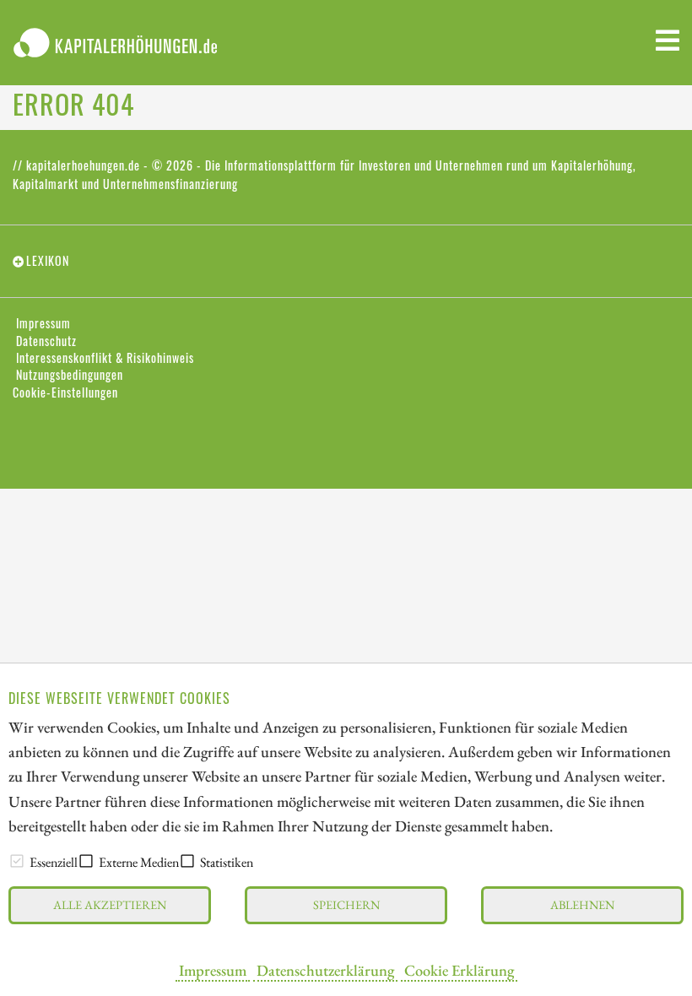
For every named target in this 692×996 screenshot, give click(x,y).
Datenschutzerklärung (325, 970)
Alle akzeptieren (109, 904)
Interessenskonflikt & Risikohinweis (105, 357)
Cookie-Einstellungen (65, 392)
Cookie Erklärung (459, 970)
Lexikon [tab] (47, 260)
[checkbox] (16, 861)
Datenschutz (46, 341)
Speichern (346, 904)
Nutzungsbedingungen (69, 374)
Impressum (212, 970)
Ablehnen (582, 904)
